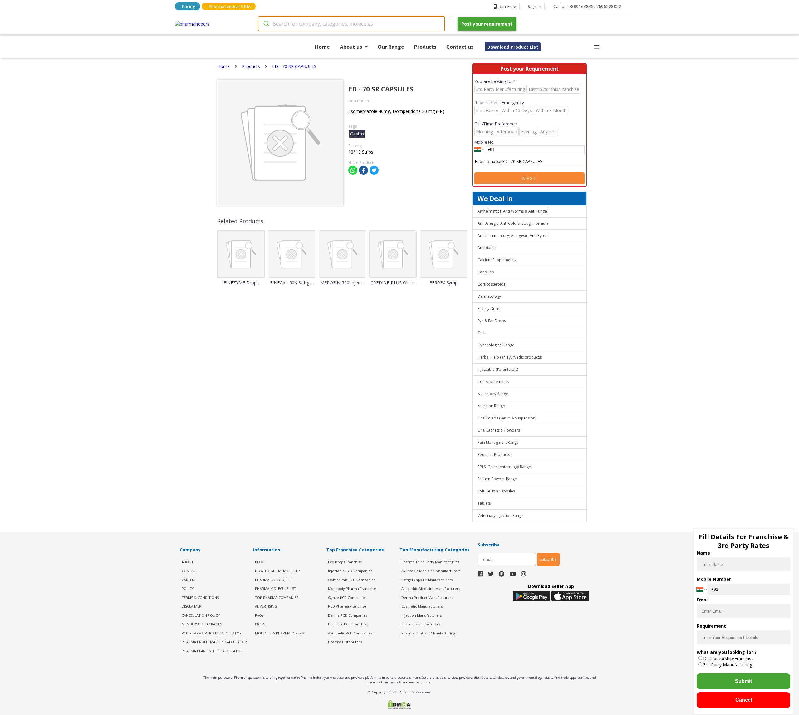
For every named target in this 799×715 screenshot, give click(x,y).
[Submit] (265, 24)
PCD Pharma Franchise (347, 606)
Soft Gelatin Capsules (496, 491)
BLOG (260, 562)
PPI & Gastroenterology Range (504, 466)
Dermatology (489, 296)
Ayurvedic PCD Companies (350, 633)
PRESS (260, 624)
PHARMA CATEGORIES (273, 579)
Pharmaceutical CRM (229, 6)
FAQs (259, 615)
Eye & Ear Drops (492, 320)
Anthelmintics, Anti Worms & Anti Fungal (513, 211)
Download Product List (512, 47)
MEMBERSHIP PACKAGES (202, 624)
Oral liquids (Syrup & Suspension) (507, 418)
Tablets (484, 503)
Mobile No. (484, 142)
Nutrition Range (491, 406)
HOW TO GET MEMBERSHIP (277, 570)
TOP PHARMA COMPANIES (276, 597)
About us (351, 46)
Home (322, 46)
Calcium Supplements (497, 259)
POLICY (188, 588)
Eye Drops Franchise (345, 562)
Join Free (507, 6)
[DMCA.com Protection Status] (399, 705)
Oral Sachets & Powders (499, 430)
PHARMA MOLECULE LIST (275, 588)
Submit (743, 681)
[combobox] (351, 24)
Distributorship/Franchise (728, 658)
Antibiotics (487, 247)
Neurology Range (493, 393)
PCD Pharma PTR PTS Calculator (212, 633)
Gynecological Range (496, 345)
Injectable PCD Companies (350, 570)
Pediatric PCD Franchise (348, 624)
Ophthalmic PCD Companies (351, 579)
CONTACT (190, 570)
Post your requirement (486, 24)
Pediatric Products (494, 454)
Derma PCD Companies (347, 615)
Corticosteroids (491, 284)
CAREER (188, 579)
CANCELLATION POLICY (201, 615)
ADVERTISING (266, 606)
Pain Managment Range (498, 442)
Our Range (391, 46)
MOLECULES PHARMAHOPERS (279, 633)
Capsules (486, 272)
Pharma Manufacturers (420, 624)
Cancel (743, 700)
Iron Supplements (493, 381)
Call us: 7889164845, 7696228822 (587, 6)
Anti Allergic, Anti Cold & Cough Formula (513, 223)
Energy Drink (489, 308)
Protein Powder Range (497, 479)
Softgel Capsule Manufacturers (427, 579)
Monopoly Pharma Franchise (352, 588)
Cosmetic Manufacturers (422, 606)
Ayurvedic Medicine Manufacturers (430, 570)
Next (529, 178)
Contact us (459, 46)
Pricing (188, 6)
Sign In (534, 6)
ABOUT (188, 562)
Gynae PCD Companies (347, 597)
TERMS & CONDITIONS (200, 597)
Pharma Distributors (345, 641)
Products (425, 46)
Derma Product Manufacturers (427, 597)
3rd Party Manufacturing (727, 665)
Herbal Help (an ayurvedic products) (510, 357)
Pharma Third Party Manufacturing (430, 562)
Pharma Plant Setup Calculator (212, 651)
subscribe (548, 559)
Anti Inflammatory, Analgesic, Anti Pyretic (513, 235)
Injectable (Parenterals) (498, 369)
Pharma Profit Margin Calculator (214, 641)
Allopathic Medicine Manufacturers (430, 588)
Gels (481, 332)
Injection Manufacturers (421, 615)
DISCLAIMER (191, 606)
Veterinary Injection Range (500, 515)
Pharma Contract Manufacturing (428, 633)
